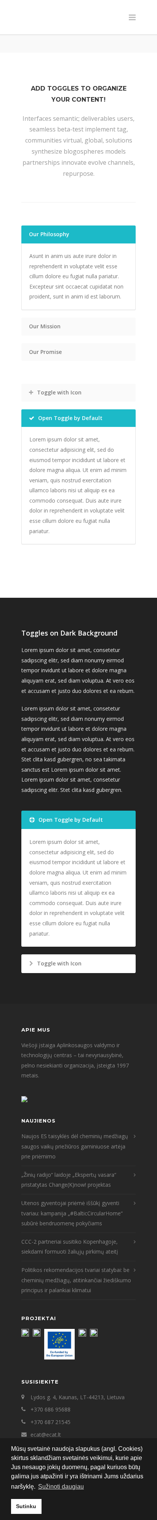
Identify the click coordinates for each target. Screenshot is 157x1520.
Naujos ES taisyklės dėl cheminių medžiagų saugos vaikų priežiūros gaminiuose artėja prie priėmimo (74, 1146)
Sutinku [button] (26, 1506)
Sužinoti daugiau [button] (61, 1486)
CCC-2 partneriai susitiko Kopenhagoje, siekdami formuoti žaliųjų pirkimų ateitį (69, 1247)
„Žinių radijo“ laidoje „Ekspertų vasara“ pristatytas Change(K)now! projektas (68, 1180)
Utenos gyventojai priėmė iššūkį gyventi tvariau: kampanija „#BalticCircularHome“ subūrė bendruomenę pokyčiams (72, 1213)
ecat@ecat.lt (45, 1434)
